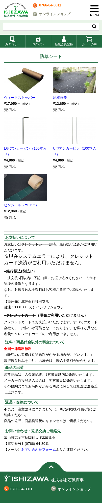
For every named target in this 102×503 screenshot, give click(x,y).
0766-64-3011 (50, 5)
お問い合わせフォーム (38, 449)
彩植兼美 (60, 98)
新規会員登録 (64, 44)
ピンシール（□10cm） (21, 205)
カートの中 (89, 44)
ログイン (38, 44)
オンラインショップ (54, 14)
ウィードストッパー (19, 98)
